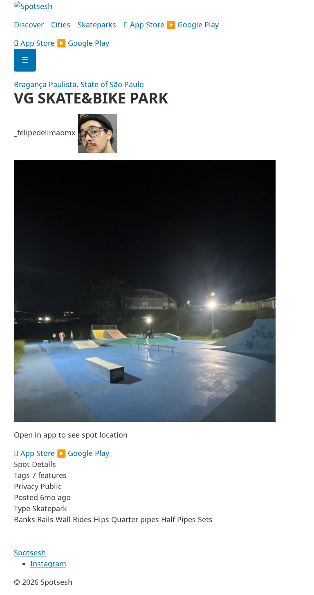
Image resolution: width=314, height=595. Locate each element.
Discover (29, 24)
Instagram (48, 563)
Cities (60, 24)
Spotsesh (30, 552)
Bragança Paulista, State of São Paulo (79, 84)
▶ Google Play (192, 24)
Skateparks (97, 24)
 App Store (143, 24)
